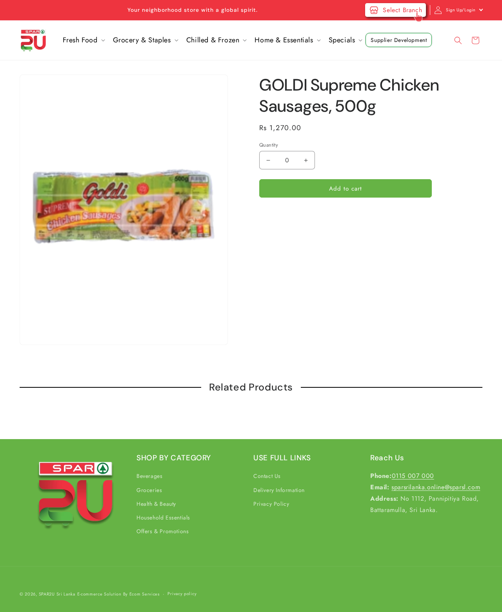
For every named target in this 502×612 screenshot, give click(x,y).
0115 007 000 (413, 475)
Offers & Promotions (162, 531)
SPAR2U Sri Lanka (57, 594)
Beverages (149, 476)
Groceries (149, 490)
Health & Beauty (156, 504)
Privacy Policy (271, 504)
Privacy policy (181, 594)
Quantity (268, 145)
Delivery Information (279, 490)
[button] (83, 40)
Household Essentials (163, 517)
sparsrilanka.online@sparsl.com (435, 487)
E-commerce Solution (99, 594)
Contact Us (267, 476)
